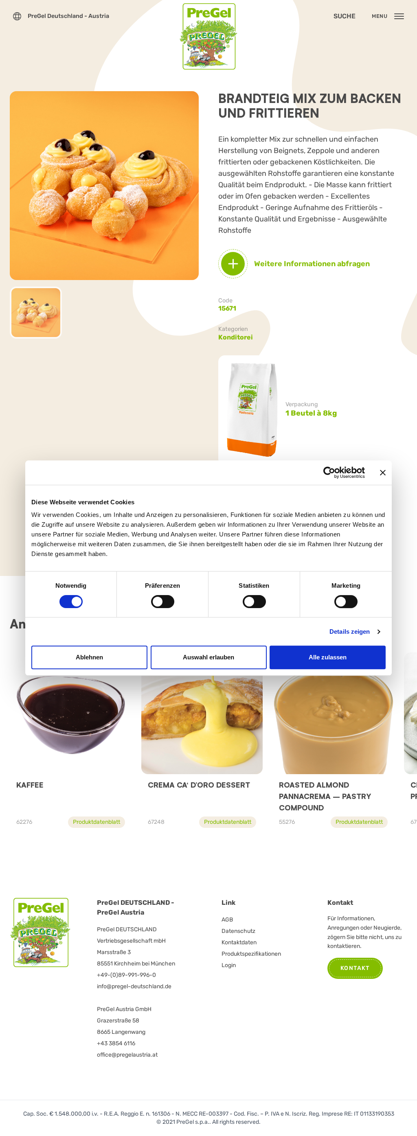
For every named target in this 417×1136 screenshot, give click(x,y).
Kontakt (355, 968)
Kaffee (30, 784)
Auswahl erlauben (208, 657)
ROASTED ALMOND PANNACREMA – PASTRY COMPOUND (325, 796)
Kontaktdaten (239, 942)
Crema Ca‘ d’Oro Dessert (199, 784)
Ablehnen (89, 657)
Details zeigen (349, 631)
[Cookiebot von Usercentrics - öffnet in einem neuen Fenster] (329, 472)
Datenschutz (238, 931)
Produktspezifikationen (251, 953)
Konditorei (235, 337)
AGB (227, 919)
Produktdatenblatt (96, 822)
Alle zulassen (328, 657)
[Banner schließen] (383, 472)
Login (229, 965)
